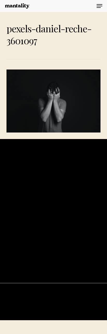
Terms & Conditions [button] (53, 322)
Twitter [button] (53, 240)
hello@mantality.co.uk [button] (53, 267)
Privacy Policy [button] (53, 329)
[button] (99, 6)
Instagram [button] (53, 234)
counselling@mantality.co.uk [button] (53, 274)
